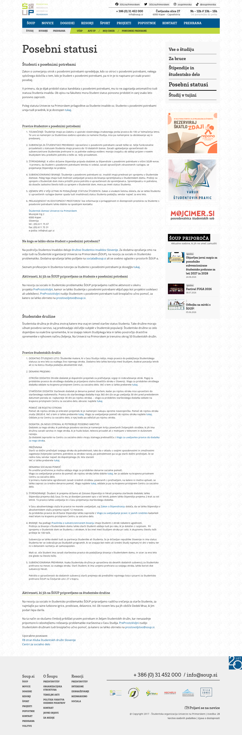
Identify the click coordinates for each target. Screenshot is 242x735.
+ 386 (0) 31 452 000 (129, 11)
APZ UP (91, 30)
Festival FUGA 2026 (199, 289)
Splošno (190, 254)
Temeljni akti (51, 694)
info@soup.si (136, 14)
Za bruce (177, 58)
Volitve (27, 725)
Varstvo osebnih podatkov (182, 718)
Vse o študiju (181, 49)
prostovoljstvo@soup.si (70, 298)
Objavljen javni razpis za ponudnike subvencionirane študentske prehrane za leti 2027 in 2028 (201, 265)
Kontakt (169, 23)
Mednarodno (79, 696)
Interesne (77, 686)
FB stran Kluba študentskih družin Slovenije (49, 640)
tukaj (68, 110)
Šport (105, 23)
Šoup (31, 23)
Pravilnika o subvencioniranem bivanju (73, 522)
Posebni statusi (188, 84)
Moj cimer (109, 30)
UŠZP (79, 30)
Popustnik (147, 23)
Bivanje (43, 30)
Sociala (76, 701)
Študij (29, 30)
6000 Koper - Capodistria (166, 14)
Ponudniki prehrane (134, 30)
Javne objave (51, 712)
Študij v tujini (182, 95)
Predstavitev (51, 681)
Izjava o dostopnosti (209, 718)
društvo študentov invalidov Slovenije (95, 250)
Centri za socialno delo (36, 644)
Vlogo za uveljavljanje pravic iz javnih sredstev (122, 513)
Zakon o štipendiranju (113, 506)
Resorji (87, 23)
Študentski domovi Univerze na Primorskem (53, 210)
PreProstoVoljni (43, 289)
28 (218, 713)
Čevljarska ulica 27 (168, 11)
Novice (48, 23)
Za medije (48, 717)
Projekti (124, 23)
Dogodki (67, 23)
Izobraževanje (80, 691)
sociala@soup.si (96, 258)
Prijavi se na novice (204, 707)
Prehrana (193, 23)
